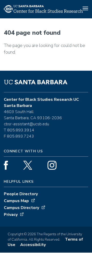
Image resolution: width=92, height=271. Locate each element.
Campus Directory (21, 208)
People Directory (21, 194)
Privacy (11, 214)
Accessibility (33, 245)
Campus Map (16, 201)
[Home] (43, 11)
